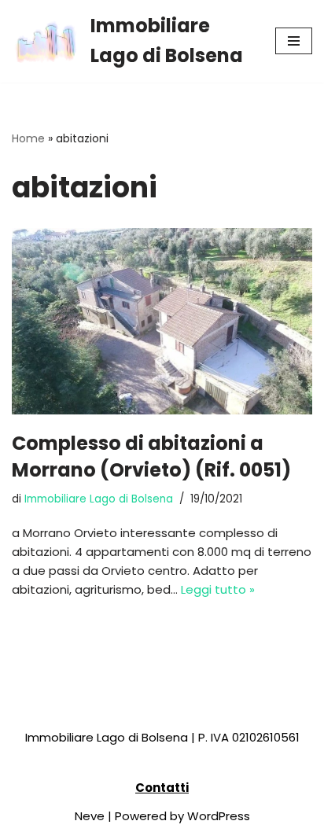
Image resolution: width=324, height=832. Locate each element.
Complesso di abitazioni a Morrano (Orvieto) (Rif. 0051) (151, 456)
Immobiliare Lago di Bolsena (98, 498)
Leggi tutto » (218, 589)
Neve (90, 816)
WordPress (218, 816)
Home (28, 138)
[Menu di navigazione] (293, 41)
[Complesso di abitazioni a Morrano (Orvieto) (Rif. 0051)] (162, 321)
